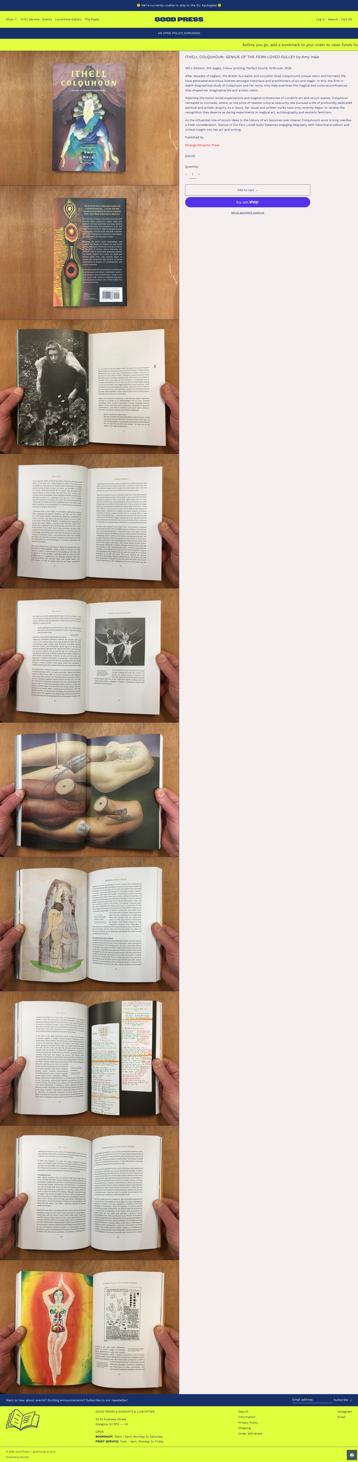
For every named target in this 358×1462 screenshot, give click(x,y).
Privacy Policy (248, 1422)
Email (341, 1417)
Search (243, 1411)
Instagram (344, 1411)
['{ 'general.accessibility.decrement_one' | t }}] (186, 174)
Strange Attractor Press (202, 145)
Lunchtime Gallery (68, 19)
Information (247, 1417)
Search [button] (333, 19)
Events (47, 19)
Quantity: (192, 166)
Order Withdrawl (250, 1433)
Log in (320, 19)
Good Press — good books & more (35, 1451)
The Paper (92, 19)
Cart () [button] (346, 19)
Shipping (244, 1428)
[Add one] (199, 174)
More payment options (247, 212)
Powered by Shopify (17, 1457)
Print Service (30, 19)
